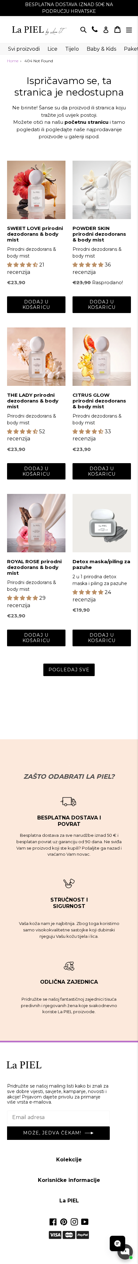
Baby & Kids (101, 49)
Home (12, 60)
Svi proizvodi (24, 49)
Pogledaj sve (69, 670)
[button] (23, 265)
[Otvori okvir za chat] (125, 1252)
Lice (52, 49)
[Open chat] (117, 1243)
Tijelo (72, 49)
